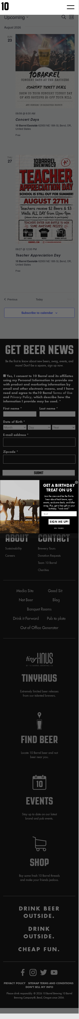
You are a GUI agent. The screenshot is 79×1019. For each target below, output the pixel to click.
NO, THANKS (59, 528)
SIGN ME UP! (59, 522)
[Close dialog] (76, 482)
